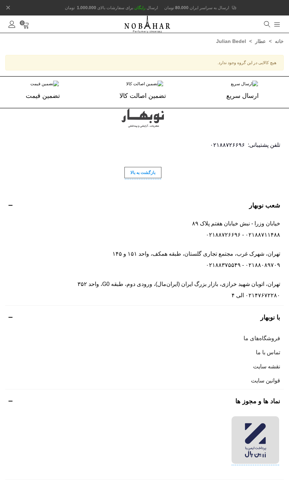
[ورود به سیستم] (12, 24)
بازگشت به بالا (142, 172)
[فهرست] (277, 24)
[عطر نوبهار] (147, 24)
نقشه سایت (266, 366)
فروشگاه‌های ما (262, 338)
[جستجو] (266, 24)
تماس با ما (268, 352)
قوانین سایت (265, 381)
